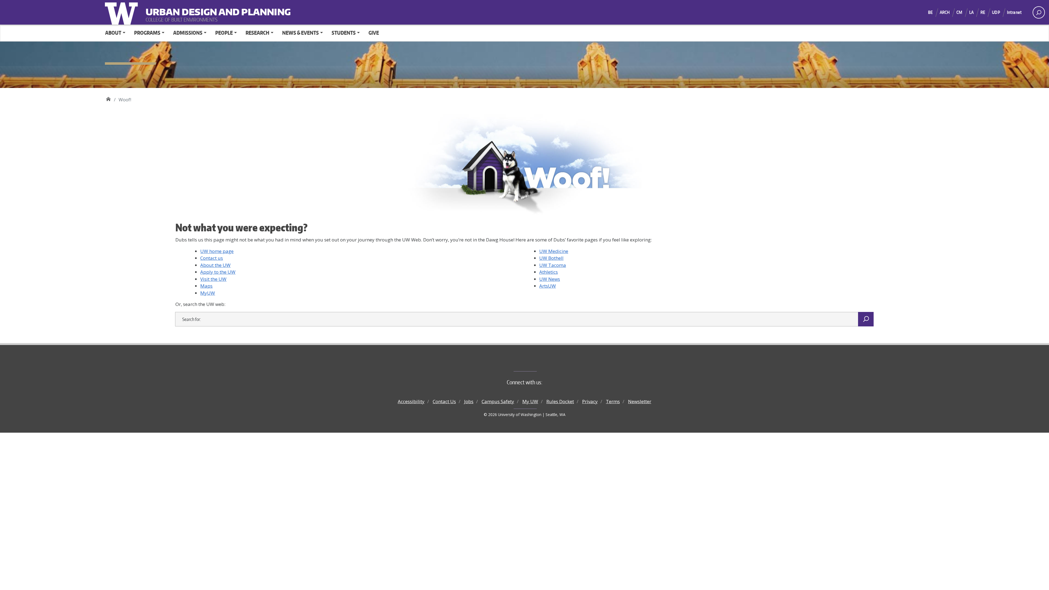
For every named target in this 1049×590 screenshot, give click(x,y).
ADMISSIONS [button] (187, 32)
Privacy (590, 401)
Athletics (548, 272)
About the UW (215, 265)
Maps (206, 286)
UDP (996, 12)
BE (930, 12)
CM (959, 12)
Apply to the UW (217, 272)
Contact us (211, 258)
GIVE (374, 32)
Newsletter (639, 401)
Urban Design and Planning (179, 8)
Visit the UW (213, 279)
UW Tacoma (552, 265)
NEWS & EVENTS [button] (300, 32)
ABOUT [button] (113, 32)
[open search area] (1039, 12)
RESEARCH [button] (257, 32)
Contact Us (444, 401)
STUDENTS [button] (344, 32)
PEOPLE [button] (224, 32)
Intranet (1014, 12)
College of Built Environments (535, 362)
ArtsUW (547, 286)
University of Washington (122, 12)
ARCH (945, 12)
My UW (530, 401)
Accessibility (411, 401)
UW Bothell (551, 258)
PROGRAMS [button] (147, 32)
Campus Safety (498, 401)
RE (982, 12)
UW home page (217, 251)
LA (971, 12)
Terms (613, 401)
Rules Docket (560, 401)
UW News (549, 279)
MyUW (207, 293)
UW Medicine (553, 251)
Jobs (468, 401)
